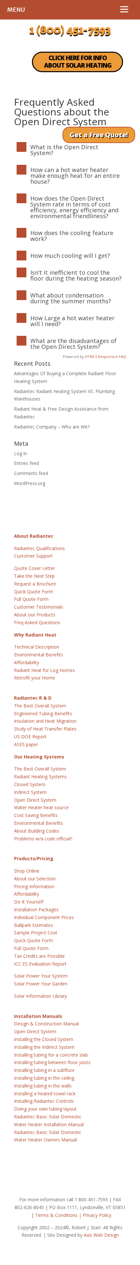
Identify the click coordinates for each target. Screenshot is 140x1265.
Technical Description (36, 647)
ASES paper (26, 744)
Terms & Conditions (56, 1215)
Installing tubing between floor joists (52, 1062)
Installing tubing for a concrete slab (51, 1055)
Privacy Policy (97, 1215)
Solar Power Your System (41, 976)
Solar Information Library (40, 996)
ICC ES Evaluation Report (40, 964)
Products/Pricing (33, 858)
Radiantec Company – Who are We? (52, 427)
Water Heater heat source (41, 807)
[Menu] (124, 9)
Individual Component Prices (44, 917)
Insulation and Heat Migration (45, 721)
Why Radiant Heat (35, 635)
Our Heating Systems (39, 757)
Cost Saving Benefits (36, 815)
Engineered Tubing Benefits (43, 713)
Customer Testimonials (38, 607)
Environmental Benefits (38, 655)
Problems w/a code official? (43, 839)
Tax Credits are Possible (39, 956)
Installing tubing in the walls (43, 1086)
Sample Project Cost (35, 932)
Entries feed (26, 463)
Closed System (29, 784)
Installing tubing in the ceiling (44, 1078)
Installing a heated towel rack (45, 1093)
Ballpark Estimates (33, 925)
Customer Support (33, 556)
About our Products (34, 615)
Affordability (26, 662)
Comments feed (31, 473)
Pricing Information (34, 886)
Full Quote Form (31, 599)
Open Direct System (35, 800)
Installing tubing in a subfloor (44, 1070)
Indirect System (30, 792)
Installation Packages (36, 909)
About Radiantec (33, 536)
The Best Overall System (40, 706)
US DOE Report (30, 736)
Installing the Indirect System (44, 1047)
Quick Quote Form (33, 591)
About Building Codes (36, 831)
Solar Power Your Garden (40, 984)
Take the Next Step (34, 576)
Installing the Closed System (43, 1039)
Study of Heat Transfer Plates (45, 729)
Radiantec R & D (32, 698)
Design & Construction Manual (46, 1024)
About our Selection (35, 879)
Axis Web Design (101, 1235)
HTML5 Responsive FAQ (105, 356)
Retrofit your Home (34, 678)
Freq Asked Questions (37, 622)
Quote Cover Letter (34, 568)
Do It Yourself (28, 902)
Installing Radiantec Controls (44, 1101)
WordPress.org (29, 483)
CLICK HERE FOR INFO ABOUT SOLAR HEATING (77, 62)
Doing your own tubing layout (45, 1109)
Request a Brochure (35, 584)
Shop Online (26, 871)
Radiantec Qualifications (39, 548)
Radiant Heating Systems (40, 776)
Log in (20, 453)
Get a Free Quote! (99, 134)
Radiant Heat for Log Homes (44, 670)
